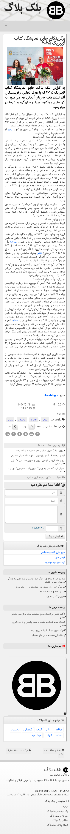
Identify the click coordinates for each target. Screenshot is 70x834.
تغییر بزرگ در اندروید (55, 596)
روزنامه (13, 242)
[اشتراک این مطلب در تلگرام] (25, 434)
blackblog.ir (50, 395)
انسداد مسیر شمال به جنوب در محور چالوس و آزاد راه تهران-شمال (38, 623)
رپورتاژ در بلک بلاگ (59, 816)
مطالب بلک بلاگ (60, 820)
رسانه (59, 735)
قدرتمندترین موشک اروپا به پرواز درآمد (48, 630)
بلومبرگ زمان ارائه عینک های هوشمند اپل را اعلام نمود (40, 587)
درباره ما (64, 807)
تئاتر (40, 253)
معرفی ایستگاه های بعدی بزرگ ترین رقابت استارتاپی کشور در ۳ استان (36, 470)
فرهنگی (28, 729)
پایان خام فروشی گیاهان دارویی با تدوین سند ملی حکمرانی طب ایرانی (37, 462)
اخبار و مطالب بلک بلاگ (53, 752)
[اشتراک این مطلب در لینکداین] (31, 434)
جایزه (34, 419)
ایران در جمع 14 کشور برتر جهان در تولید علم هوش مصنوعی (37, 455)
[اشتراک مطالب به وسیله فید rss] (7, 434)
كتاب (39, 729)
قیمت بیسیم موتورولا (55, 562)
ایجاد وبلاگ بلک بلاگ (57, 825)
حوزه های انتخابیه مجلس (53, 552)
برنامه (58, 729)
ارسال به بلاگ (54, 536)
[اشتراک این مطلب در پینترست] (37, 434)
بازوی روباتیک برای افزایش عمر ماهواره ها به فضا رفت (40, 450)
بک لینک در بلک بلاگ (57, 811)
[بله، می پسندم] (32, 426)
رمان (10, 129)
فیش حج (60, 557)
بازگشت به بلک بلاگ (18, 750)
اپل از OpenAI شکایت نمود (52, 592)
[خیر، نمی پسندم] (15, 426)
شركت (48, 735)
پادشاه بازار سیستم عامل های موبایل (48, 635)
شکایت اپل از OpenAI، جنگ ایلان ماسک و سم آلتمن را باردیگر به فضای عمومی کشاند (36, 580)
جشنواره (36, 735)
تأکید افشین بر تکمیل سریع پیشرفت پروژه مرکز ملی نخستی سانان (38, 615)
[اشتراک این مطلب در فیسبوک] (19, 434)
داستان (16, 320)
